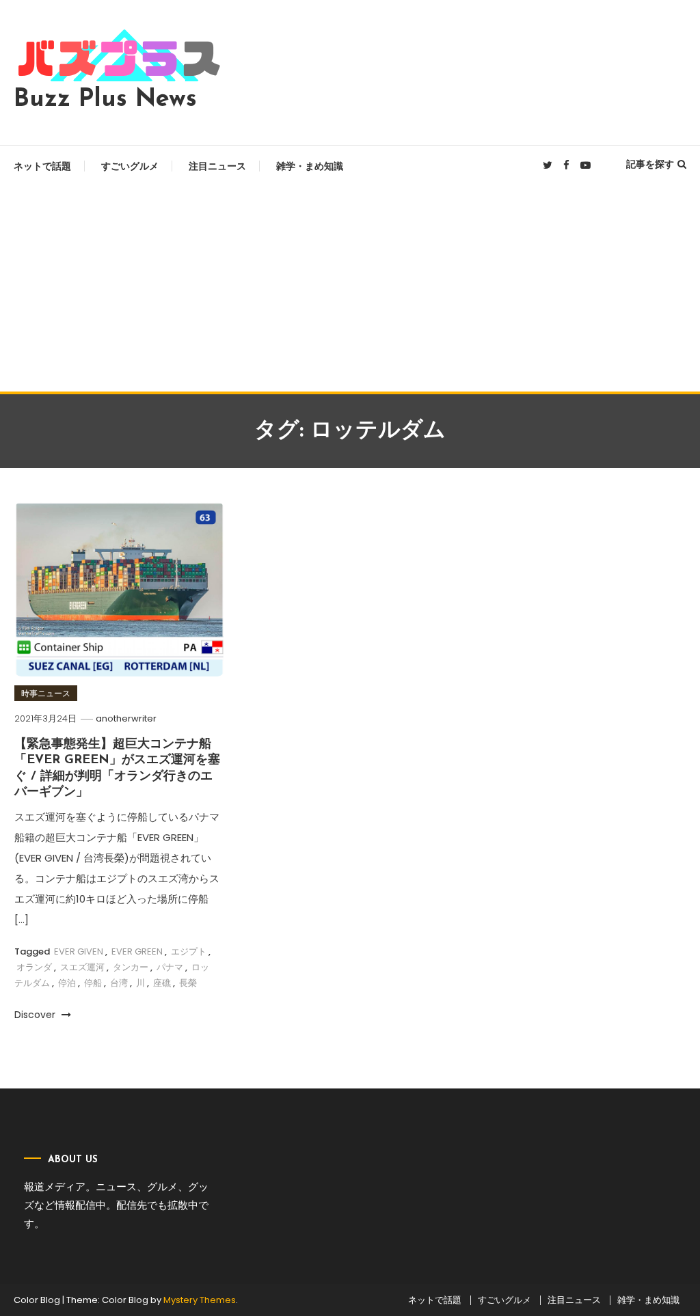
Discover (36, 1015)
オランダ (34, 967)
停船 (93, 982)
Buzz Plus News (105, 99)
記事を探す (650, 164)
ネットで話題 (42, 166)
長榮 (188, 982)
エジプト (188, 951)
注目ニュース (217, 166)
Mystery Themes (199, 1299)
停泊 (67, 982)
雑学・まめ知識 (309, 166)
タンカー (130, 967)
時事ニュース (45, 693)
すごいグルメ (130, 166)
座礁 (162, 982)
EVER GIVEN (78, 951)
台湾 (119, 982)
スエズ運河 (82, 967)
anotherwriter (126, 718)
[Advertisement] (350, 289)
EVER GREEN (137, 951)
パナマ (170, 967)
